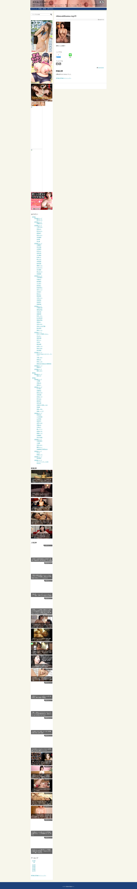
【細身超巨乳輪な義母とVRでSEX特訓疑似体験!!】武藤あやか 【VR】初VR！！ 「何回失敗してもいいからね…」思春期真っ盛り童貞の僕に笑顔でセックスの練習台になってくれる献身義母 (42, 511)
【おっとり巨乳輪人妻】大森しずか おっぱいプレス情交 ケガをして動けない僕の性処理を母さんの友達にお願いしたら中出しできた (41, 803)
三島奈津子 (39, 441)
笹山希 (38, 241)
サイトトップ (34, 8)
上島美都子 (39, 277)
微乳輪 (34, 373)
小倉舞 (38, 443)
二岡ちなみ (39, 227)
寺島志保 (39, 311)
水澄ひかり (39, 298)
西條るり (39, 367)
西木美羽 (39, 328)
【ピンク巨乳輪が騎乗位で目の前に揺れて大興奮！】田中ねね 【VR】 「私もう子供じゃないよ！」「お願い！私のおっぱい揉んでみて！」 (41, 816)
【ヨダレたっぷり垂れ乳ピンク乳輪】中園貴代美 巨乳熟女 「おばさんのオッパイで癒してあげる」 (42, 851)
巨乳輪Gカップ (38, 243)
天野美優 (39, 394)
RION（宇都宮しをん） (43, 334)
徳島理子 (39, 421)
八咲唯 (38, 381)
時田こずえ (39, 316)
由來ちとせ (39, 346)
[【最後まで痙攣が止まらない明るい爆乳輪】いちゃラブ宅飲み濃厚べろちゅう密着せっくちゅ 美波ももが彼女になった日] (41, 476)
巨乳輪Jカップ (38, 332)
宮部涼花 (39, 253)
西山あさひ (39, 271)
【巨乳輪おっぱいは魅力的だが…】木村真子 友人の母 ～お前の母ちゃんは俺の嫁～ (42, 679)
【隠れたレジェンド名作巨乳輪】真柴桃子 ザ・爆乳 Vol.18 (41, 639)
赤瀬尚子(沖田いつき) (42, 405)
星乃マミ (39, 340)
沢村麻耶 (39, 237)
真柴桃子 (39, 302)
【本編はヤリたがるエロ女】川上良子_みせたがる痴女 (42, 790)
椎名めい (39, 294)
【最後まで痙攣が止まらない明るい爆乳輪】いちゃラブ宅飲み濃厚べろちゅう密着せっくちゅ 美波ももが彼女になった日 (41, 481)
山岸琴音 (39, 419)
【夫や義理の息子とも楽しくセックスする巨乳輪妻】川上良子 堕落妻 (41, 666)
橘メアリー (39, 429)
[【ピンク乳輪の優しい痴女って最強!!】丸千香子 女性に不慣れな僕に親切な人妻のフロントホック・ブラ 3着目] (41, 518)
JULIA (38, 452)
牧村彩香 (39, 263)
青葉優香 (39, 273)
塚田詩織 (39, 338)
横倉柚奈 (39, 296)
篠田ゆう (39, 385)
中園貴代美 (39, 307)
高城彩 (38, 407)
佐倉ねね (39, 414)
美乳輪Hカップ (38, 413)
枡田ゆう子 (39, 396)
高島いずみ (39, 409)
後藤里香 (39, 314)
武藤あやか (39, 223)
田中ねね (39, 399)
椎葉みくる (39, 454)
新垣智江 (39, 285)
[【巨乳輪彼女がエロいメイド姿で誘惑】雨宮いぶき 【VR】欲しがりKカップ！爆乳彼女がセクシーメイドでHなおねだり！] (41, 532)
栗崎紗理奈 (39, 320)
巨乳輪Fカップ (38, 225)
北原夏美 (39, 249)
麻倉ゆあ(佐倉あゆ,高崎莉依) (44, 363)
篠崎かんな (39, 265)
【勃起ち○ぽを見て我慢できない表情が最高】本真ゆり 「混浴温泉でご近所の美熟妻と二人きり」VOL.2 (41, 652)
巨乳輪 (39, 8)
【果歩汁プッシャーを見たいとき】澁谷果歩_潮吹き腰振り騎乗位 (41, 697)
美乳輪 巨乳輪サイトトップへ (63, 78)
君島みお (39, 229)
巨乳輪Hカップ (38, 276)
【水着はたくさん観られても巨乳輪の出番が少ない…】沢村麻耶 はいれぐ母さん (41, 833)
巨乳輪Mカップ (38, 365)
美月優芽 (39, 269)
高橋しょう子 (40, 411)
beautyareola (101, 67)
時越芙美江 (39, 287)
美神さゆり (39, 445)
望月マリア (39, 289)
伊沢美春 (39, 247)
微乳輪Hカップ (38, 374)
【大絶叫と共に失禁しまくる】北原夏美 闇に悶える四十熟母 (41, 732)
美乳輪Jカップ (38, 451)
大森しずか (39, 357)
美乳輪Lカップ (38, 460)
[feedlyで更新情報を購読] (100, 2)
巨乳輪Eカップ (38, 222)
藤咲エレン (39, 447)
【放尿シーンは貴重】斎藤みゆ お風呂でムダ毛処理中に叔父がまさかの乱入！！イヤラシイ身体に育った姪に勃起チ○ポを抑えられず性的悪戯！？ (41, 612)
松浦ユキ (39, 257)
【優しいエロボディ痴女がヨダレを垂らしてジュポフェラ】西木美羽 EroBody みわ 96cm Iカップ (41, 763)
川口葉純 (39, 255)
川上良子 (39, 283)
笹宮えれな (39, 324)
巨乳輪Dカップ (38, 218)
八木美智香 (39, 417)
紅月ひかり (39, 267)
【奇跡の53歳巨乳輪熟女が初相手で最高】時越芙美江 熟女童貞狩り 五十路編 (42, 559)
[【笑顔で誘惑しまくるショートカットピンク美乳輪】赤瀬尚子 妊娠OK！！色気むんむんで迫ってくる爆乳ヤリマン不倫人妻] (41, 490)
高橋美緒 (39, 304)
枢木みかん (39, 231)
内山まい (39, 336)
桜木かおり (39, 235)
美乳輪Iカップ (38, 439)
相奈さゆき (39, 348)
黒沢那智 (39, 350)
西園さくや (39, 433)
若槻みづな (39, 431)
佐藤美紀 (39, 390)
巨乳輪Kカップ (38, 352)
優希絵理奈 (39, 309)
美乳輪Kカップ (38, 456)
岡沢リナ (39, 376)
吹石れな (39, 251)
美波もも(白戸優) (41, 326)
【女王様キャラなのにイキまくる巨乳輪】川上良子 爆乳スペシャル (41, 749)
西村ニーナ (39, 330)
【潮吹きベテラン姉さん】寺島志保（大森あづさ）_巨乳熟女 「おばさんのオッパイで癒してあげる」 (41, 776)
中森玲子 (39, 279)
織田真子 (39, 401)
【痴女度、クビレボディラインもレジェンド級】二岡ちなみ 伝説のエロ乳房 (41, 595)
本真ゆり (39, 427)
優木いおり (39, 370)
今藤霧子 (39, 245)
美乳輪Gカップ (38, 387)
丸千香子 (39, 388)
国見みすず (39, 392)
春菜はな (39, 359)
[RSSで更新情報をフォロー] (103, 2)
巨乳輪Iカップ (38, 306)
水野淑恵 (39, 261)
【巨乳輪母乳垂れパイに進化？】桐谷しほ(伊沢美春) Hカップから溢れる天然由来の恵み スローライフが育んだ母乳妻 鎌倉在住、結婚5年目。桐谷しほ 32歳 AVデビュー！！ (41, 626)
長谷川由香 (39, 437)
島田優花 (39, 281)
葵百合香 (39, 403)
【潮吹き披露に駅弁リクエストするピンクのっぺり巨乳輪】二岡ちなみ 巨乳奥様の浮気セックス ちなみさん (41, 577)
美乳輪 (44, 8)
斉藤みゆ (39, 425)
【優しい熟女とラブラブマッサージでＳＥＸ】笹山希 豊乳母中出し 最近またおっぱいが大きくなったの (42, 714)
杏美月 (38, 342)
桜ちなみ (39, 259)
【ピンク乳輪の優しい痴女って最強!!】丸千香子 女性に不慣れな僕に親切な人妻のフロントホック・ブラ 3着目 (41, 523)
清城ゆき (39, 383)
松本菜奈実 (39, 318)
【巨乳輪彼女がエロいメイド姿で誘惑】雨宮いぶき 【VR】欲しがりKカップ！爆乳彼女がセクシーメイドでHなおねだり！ (42, 537)
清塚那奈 (39, 300)
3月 (34, 862)
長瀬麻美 (39, 435)
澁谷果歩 (39, 458)
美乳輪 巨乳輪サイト (42, 2)
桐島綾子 (39, 233)
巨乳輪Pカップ (38, 369)
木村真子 (39, 291)
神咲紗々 (39, 322)
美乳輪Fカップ (38, 379)
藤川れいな (39, 220)
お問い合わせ (50, 8)
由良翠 (38, 239)
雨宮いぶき (39, 361)
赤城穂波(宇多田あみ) (42, 449)
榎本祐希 (39, 344)
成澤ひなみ (39, 423)
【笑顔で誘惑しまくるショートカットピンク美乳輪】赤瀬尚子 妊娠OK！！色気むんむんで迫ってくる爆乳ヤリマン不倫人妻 (41, 495)
